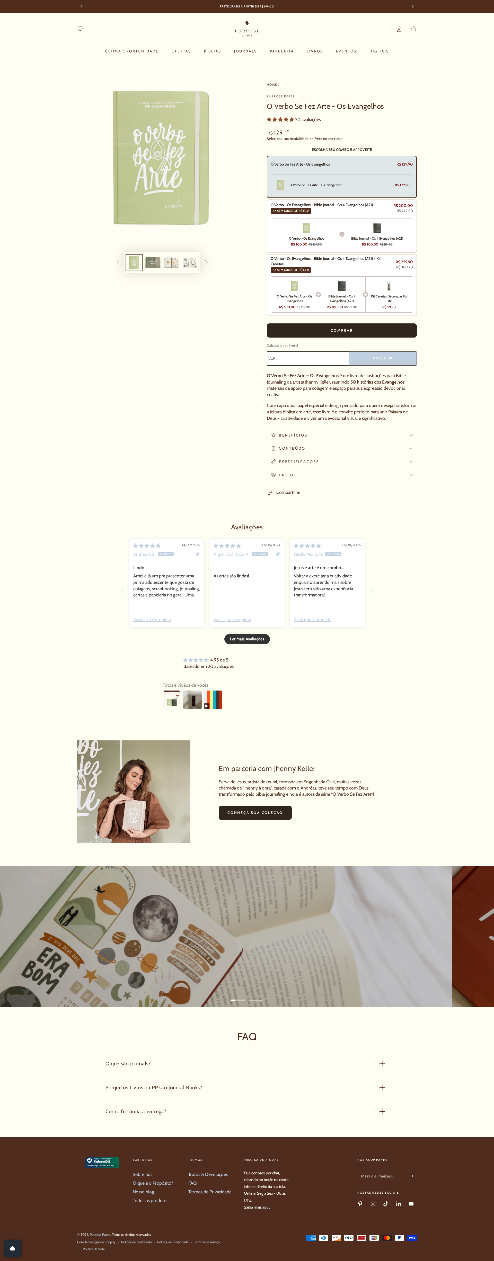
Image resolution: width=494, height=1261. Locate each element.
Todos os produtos (150, 1200)
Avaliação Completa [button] (152, 619)
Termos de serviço (207, 1242)
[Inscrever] (413, 1176)
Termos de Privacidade (210, 1191)
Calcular (382, 358)
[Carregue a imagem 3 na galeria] (171, 262)
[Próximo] (412, 6)
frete (318, 139)
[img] (147, 545)
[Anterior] (82, 6)
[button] (80, 29)
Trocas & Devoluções (208, 1174)
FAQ (192, 1183)
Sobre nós (142, 1174)
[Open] (12, 1248)
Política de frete (94, 1249)
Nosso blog (143, 1191)
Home (272, 84)
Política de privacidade (173, 1242)
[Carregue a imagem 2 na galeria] (152, 262)
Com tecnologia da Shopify (96, 1242)
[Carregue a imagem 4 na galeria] (190, 262)
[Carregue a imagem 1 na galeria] (134, 262)
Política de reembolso (136, 1242)
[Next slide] (371, 590)
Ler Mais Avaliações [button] (247, 639)
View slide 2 (256, 996)
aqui (265, 1207)
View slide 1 (239, 996)
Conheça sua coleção (255, 812)
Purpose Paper (281, 96)
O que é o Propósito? (153, 1183)
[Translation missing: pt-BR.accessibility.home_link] (247, 29)
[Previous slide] (122, 590)
